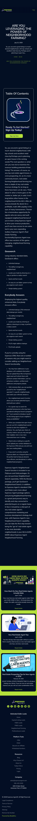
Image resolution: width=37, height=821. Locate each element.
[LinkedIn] (18, 706)
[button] (33, 10)
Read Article (18, 608)
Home (16, 57)
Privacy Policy (6, 806)
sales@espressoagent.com (18, 780)
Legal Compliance (7, 800)
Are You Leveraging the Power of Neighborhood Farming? (18, 62)
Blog (20, 57)
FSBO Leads (18, 723)
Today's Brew (18, 766)
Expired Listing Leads (18, 720)
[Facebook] (11, 706)
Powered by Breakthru (9, 816)
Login (18, 771)
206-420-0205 (18, 783)
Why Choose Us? (18, 760)
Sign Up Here (14, 136)
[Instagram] (15, 706)
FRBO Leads (18, 725)
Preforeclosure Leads (18, 731)
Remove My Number (8, 813)
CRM (18, 740)
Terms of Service (7, 803)
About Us (18, 763)
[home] (7, 10)
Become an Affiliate (18, 746)
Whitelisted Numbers (18, 748)
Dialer (18, 743)
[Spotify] (25, 706)
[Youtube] (8, 706)
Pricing (18, 768)
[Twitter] (22, 706)
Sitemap (4, 810)
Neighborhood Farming (18, 728)
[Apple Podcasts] (28, 706)
